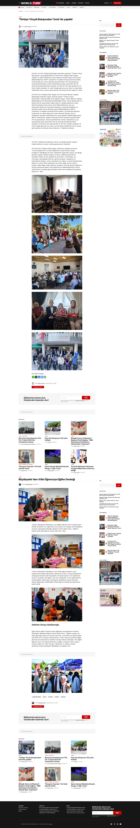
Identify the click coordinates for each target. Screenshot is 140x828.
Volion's (50, 824)
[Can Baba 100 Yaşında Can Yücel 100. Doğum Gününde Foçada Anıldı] (102, 83)
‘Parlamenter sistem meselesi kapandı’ (76, 812)
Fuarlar (68, 7)
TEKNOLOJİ (41, 805)
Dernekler (44, 7)
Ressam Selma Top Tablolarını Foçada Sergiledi (109, 47)
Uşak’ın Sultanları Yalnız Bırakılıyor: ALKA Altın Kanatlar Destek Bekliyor (109, 35)
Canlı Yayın (29, 7)
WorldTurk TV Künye (23, 807)
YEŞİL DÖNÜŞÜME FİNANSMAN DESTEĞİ (76, 807)
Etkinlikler (75, 7)
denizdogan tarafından (106, 122)
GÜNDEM (24, 464)
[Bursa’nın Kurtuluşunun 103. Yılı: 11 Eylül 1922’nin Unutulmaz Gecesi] (31, 428)
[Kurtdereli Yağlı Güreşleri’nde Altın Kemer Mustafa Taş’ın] (102, 66)
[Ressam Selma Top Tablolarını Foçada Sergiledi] (102, 92)
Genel (20, 436)
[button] (19, 3)
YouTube (22, 7)
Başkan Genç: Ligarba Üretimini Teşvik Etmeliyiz (109, 41)
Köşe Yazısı (24, 436)
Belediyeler (36, 7)
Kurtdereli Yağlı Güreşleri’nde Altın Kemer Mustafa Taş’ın (109, 38)
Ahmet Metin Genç (37, 696)
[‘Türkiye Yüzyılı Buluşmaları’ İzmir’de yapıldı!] (31, 747)
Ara (100, 20)
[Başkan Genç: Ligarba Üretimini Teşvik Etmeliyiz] (102, 74)
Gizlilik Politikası (22, 809)
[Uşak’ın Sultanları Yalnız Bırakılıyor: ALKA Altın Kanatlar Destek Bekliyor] (102, 57)
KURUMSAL (21, 805)
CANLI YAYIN (117, 3)
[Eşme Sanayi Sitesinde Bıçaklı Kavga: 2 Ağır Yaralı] (57, 456)
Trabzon (63, 696)
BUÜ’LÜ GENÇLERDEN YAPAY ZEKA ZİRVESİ (49, 807)
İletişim (20, 811)
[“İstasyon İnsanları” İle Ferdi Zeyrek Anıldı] (31, 456)
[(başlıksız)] (110, 106)
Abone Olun (86, 398)
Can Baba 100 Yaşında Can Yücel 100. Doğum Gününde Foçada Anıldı (109, 44)
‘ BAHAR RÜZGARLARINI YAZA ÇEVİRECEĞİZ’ (49, 811)
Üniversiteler (61, 7)
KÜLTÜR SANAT (29, 464)
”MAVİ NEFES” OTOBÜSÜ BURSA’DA (47, 812)
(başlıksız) (104, 108)
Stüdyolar (82, 7)
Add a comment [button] (39, 387)
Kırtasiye (50, 696)
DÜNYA (68, 805)
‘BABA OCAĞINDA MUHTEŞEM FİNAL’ (75, 811)
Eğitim (44, 696)
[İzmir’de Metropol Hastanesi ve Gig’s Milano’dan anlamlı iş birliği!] (83, 456)
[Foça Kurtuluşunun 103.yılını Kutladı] (57, 428)
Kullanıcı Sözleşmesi (80, 400)
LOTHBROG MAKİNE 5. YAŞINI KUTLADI (48, 809)
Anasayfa (21, 11)
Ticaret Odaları (52, 7)
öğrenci (57, 696)
